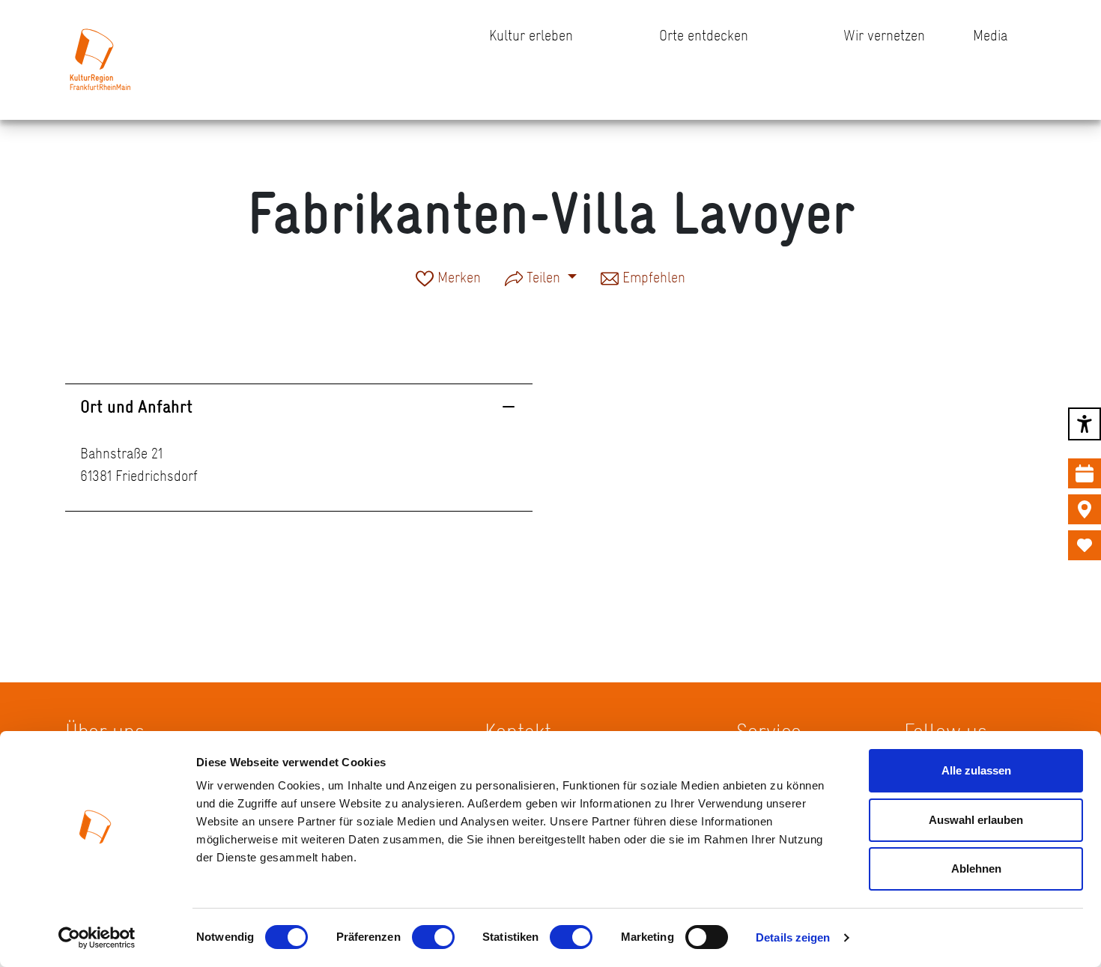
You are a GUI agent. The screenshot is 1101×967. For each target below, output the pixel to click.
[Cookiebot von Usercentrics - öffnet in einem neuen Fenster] (97, 938)
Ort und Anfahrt (136, 406)
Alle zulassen (976, 770)
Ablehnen (976, 868)
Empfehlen (652, 279)
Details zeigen (793, 937)
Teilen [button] (543, 277)
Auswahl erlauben (976, 819)
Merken (457, 279)
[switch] (433, 937)
